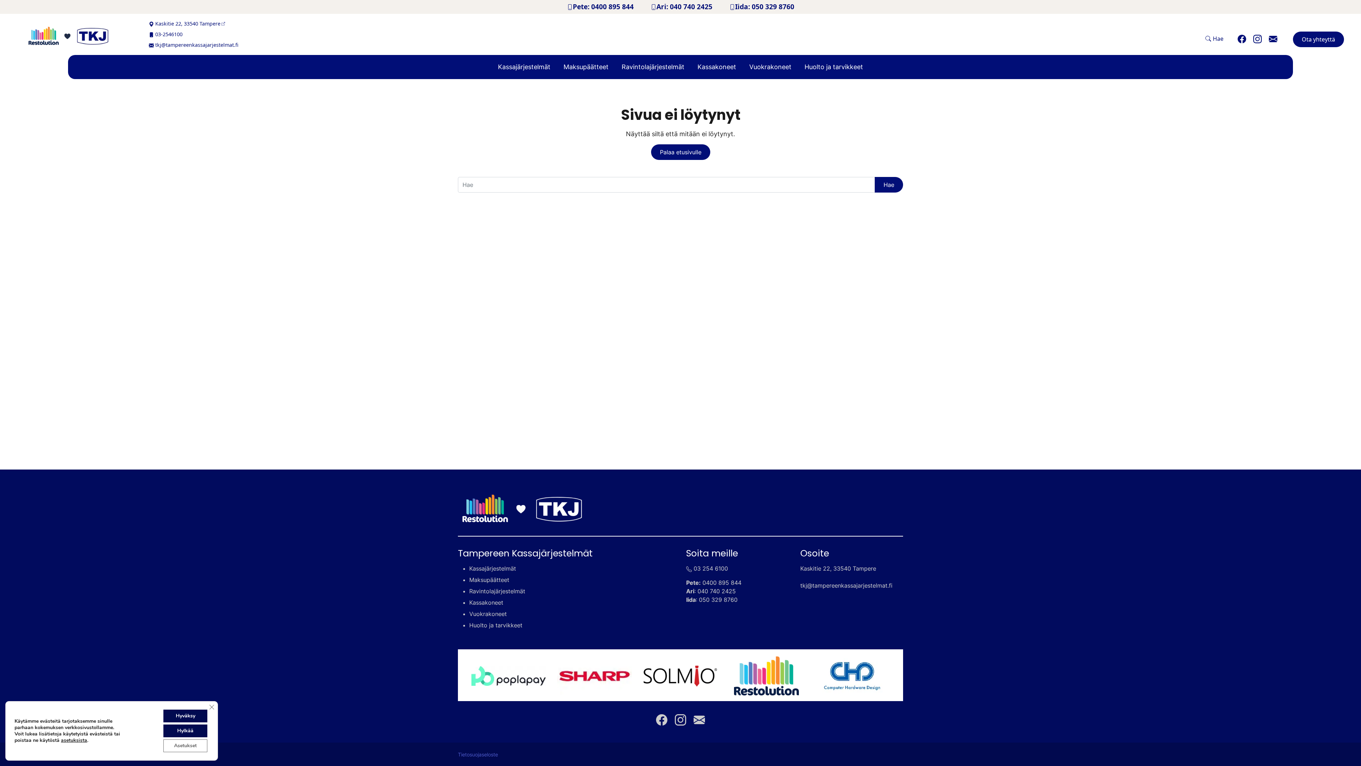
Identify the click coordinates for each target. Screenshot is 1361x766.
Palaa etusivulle (680, 152)
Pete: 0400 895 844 (603, 6)
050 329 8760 (718, 599)
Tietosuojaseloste (478, 754)
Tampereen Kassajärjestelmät (525, 553)
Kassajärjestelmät (524, 67)
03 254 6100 (711, 568)
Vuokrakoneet (770, 67)
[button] (1214, 39)
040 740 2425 (717, 591)
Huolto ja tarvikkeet (834, 67)
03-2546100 (169, 34)
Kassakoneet (717, 67)
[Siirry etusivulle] (79, 36)
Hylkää (185, 730)
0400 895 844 (721, 582)
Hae (889, 184)
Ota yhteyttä (1318, 39)
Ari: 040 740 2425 (684, 6)
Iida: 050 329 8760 (764, 6)
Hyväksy (185, 715)
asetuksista (74, 740)
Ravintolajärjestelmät (653, 67)
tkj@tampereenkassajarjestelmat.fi (197, 44)
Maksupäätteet (586, 67)
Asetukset (185, 745)
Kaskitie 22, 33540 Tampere (187, 23)
